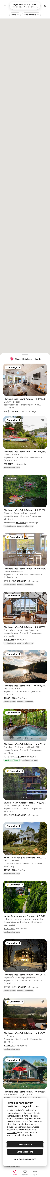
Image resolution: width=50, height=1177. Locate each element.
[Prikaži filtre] (45, 5)
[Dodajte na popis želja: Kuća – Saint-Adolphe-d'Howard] (43, 826)
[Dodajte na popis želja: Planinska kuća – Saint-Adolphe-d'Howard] (43, 367)
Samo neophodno (25, 1152)
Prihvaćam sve (25, 1144)
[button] (19, 411)
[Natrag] (5, 5)
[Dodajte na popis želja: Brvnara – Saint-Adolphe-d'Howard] (43, 771)
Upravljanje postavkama (25, 1159)
